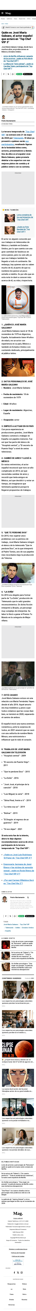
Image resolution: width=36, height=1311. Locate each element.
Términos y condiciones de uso (18, 1249)
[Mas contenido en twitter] (18, 1272)
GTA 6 (28, 18)
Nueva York (22, 18)
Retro (24, 1294)
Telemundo (9, 928)
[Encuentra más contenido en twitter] (8, 74)
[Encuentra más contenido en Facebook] (4, 74)
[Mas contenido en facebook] (14, 1272)
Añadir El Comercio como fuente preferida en (18, 27)
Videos (24, 1284)
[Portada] (18, 1216)
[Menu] (3, 13)
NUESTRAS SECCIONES (18, 1279)
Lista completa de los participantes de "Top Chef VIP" (25, 217)
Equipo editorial (18, 1218)
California (9, 18)
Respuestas (12, 1284)
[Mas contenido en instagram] (21, 1272)
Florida (3, 18)
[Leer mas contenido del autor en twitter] (28, 897)
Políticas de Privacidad (18, 1253)
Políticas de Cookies (18, 1256)
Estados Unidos (28, 928)
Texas (15, 18)
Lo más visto (8, 938)
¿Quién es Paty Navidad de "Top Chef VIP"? (23, 229)
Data (24, 1289)
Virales (11, 1300)
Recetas (24, 1300)
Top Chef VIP (24, 924)
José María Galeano (11, 924)
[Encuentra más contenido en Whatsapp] (12, 74)
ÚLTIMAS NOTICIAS (10, 1162)
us (11, 1289)
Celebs (17, 928)
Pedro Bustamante (8, 121)
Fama (11, 1294)
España (8, 931)
